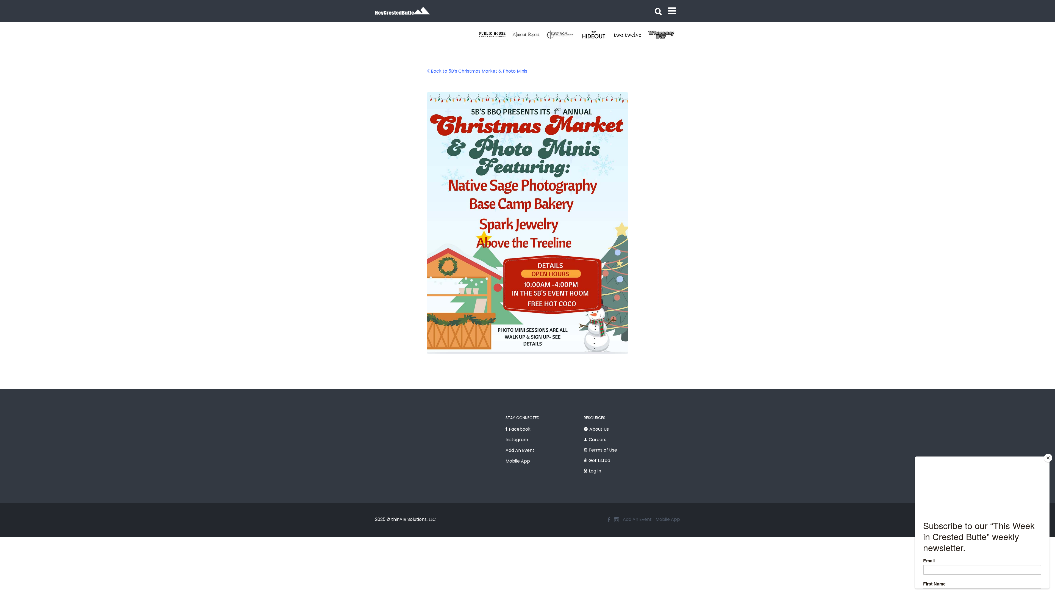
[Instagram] (616, 519)
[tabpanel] (495, 35)
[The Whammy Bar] (495, 35)
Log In (595, 471)
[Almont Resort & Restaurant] (631, 35)
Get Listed (599, 460)
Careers (597, 439)
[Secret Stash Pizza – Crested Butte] (529, 35)
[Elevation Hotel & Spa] (664, 35)
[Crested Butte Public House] (597, 35)
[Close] (1048, 458)
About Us (599, 429)
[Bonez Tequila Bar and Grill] (563, 35)
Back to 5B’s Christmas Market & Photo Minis (479, 71)
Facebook (520, 429)
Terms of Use (602, 450)
